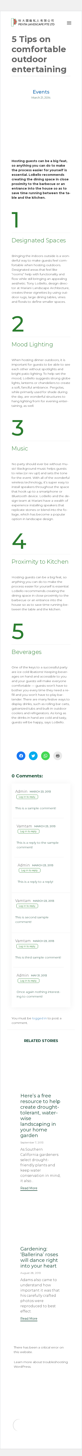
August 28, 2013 (30, 1273)
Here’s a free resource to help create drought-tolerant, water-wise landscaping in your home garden (40, 1115)
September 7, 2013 (32, 1142)
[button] (28, 1188)
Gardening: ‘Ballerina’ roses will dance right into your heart (39, 1257)
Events (41, 92)
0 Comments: (27, 775)
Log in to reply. (27, 796)
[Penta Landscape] (33, 22)
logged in (39, 1018)
